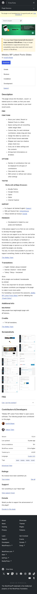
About (4, 520)
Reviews (6, 74)
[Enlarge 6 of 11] (15, 387)
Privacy (4, 530)
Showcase (22, 520)
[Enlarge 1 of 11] (15, 337)
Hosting (4, 527)
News (4, 524)
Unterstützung (24, 211)
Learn (3, 536)
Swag (22, 545)
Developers (5, 542)
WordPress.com (8, 551)
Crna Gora (9, 569)
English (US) (31, 456)
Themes (22, 524)
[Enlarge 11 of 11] (33, 379)
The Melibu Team (7, 257)
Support (6, 88)
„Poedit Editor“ (7, 298)
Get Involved (23, 536)
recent (32, 460)
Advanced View (7, 465)
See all (33, 479)
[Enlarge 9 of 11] (33, 355)
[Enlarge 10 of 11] (33, 370)
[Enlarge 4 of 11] (15, 369)
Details (6, 69)
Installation (7, 79)
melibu (28, 460)
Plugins (21, 527)
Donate (22, 542)
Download (6, 62)
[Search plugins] (21, 21)
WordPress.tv (7, 545)
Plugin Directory (6, 8)
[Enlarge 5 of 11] (15, 378)
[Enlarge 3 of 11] (15, 360)
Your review (6, 479)
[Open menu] (34, 2)
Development (8, 83)
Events (21, 539)
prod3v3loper (8, 57)
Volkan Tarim (10, 430)
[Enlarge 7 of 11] (33, 337)
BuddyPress (7, 561)
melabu (23, 460)
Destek (24, 214)
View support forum (8, 493)
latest (17, 460)
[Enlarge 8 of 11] (33, 346)
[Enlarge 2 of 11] (15, 348)
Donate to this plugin (9, 509)
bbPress (5, 558)
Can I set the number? (9, 403)
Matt (4, 555)
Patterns (22, 530)
